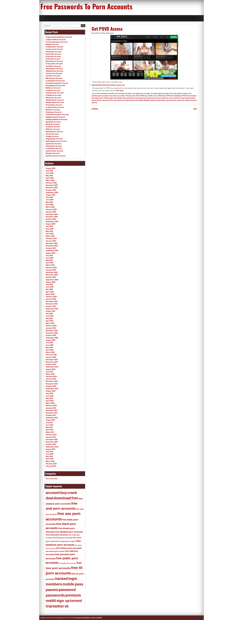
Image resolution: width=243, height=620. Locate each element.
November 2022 (52, 275)
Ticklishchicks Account (55, 107)
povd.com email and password (184, 98)
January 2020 (51, 357)
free (74, 498)
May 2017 (49, 427)
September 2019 (52, 367)
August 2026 (50, 168)
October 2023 (51, 248)
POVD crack (152, 96)
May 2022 (49, 289)
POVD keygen (109, 98)
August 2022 (50, 282)
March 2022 (50, 294)
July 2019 (49, 372)
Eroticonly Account (53, 56)
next (196, 109)
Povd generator (97, 98)
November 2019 (52, 362)
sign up (63, 601)
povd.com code (167, 98)
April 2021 (50, 321)
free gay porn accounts (67, 541)
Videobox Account (53, 90)
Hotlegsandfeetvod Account (56, 119)
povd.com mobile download (140, 100)
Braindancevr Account (54, 61)
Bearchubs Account (53, 98)
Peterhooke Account (54, 52)
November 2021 (52, 304)
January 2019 (51, 379)
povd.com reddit (183, 100)
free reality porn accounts (67, 563)
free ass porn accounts (123, 93)
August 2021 (50, 311)
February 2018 (51, 405)
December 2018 (52, 381)
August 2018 (50, 391)
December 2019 (52, 360)
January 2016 (51, 466)
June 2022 (50, 287)
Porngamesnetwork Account (57, 83)
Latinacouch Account (54, 73)
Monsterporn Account (54, 69)
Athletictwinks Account (55, 100)
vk (67, 606)
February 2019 (51, 376)
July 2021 (49, 313)
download (62, 498)
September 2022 (52, 280)
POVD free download (173, 96)
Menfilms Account (53, 110)
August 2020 (50, 340)
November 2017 (52, 413)
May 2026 (49, 176)
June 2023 (50, 258)
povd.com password (158, 100)
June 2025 (50, 200)
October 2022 (51, 277)
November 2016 (52, 442)
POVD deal (162, 96)
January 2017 (51, 437)
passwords (55, 595)
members (54, 584)
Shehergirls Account (54, 146)
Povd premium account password (135, 98)
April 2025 (50, 205)
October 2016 (51, 444)
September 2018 (52, 389)
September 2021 (52, 309)
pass (79, 584)
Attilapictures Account (54, 71)
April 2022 (50, 292)
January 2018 (51, 408)
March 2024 (50, 236)
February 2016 (51, 464)
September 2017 (52, 418)
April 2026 (50, 178)
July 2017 (49, 423)
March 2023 (50, 265)
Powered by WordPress (83, 617)
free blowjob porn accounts (69, 532)
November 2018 (52, 384)
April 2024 (50, 234)
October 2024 (51, 219)
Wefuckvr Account (53, 129)
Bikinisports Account (54, 78)
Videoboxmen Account (55, 93)
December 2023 (52, 243)
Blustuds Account (53, 124)
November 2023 (52, 246)
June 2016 (50, 454)
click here (119, 90)
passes (52, 590)
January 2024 (51, 241)
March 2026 (50, 180)
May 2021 (49, 318)
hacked (61, 579)
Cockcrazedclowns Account (56, 42)
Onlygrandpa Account (54, 139)
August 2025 (50, 195)
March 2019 (50, 374)
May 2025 (49, 202)
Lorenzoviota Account (54, 49)
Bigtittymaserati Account (55, 117)
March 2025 (50, 207)
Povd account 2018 (132, 96)
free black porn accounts (160, 93)
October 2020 (51, 335)
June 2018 (50, 396)
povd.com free (97, 100)
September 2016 (52, 447)
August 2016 (50, 449)
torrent (76, 601)
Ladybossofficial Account (56, 40)
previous (94, 109)
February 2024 (51, 238)
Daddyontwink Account (55, 102)
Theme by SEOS (96, 617)
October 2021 (51, 306)
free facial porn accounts (62, 538)
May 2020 (49, 347)
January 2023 (51, 270)
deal (49, 498)
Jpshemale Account (53, 144)
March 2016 (50, 461)
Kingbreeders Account (54, 47)
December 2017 (52, 410)
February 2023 (51, 268)
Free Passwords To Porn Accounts (86, 6)
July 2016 (49, 452)
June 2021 (50, 316)
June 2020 (50, 345)
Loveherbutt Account (54, 148)
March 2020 (50, 352)
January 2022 (51, 299)
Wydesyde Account (53, 122)
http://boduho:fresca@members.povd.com (108, 85)
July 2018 (49, 393)
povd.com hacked (123, 100)
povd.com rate (171, 100)
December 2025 (52, 185)
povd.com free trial (109, 100)
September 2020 (52, 338)
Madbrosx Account (53, 88)
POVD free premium (189, 96)
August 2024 (50, 224)
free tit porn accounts (117, 96)
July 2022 (49, 284)
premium (73, 595)
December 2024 (52, 214)
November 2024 (52, 217)
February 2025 (51, 209)
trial (49, 606)
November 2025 (52, 188)
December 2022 (52, 272)
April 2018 (50, 401)
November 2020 (52, 333)
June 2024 (50, 229)
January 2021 (51, 328)
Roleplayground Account (55, 85)
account (53, 493)
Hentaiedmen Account (54, 132)
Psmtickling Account (54, 105)
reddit (51, 601)
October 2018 (51, 386)
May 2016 (49, 456)
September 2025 (52, 192)
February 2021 (51, 326)
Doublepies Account (54, 112)
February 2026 (51, 183)
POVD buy (143, 96)
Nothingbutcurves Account (56, 141)
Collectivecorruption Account (57, 114)
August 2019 (50, 369)
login (72, 579)
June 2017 (50, 425)
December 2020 (52, 331)
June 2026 (50, 173)
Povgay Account (52, 136)
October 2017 (51, 415)
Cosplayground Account (55, 81)
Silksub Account (52, 134)
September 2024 (52, 221)
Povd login (118, 98)
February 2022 (51, 297)
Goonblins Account (53, 66)
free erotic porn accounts (179, 93)
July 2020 (49, 343)
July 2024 (49, 226)
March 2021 (50, 323)
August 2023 (50, 253)
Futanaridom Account (54, 64)
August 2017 (50, 420)
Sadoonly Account (53, 59)
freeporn (111, 33)
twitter (58, 606)
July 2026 (49, 171)
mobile (68, 584)
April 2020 (50, 350)
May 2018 (49, 398)
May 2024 (49, 231)
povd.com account (154, 98)
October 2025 (51, 190)
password (67, 590)
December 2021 (52, 301)
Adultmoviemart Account (55, 156)
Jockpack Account (53, 127)
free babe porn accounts (141, 93)
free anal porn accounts (105, 93)
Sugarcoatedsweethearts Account (59, 37)
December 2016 (52, 439)
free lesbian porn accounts (69, 548)
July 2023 (49, 255)
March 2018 (50, 403)
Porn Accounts (51, 479)
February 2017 (51, 435)
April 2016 (50, 459)
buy (63, 493)
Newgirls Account (52, 153)
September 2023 (52, 251)
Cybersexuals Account (54, 151)
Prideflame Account (53, 95)
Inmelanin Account (53, 76)
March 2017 (50, 432)
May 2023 (49, 260)
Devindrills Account (53, 54)
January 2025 (51, 212)
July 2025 (49, 197)
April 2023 (50, 263)
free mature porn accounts (55, 551)
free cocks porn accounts (57, 535)
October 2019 (51, 364)
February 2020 (51, 355)
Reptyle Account (52, 44)
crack (72, 493)
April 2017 (50, 430)
